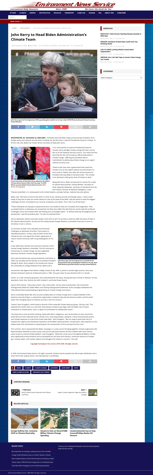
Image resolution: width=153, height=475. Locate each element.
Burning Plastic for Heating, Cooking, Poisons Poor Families (31, 451)
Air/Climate (45, 46)
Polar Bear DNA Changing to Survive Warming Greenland (30, 466)
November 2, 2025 (107, 38)
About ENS (109, 13)
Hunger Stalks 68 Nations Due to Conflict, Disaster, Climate (31, 455)
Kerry (76, 368)
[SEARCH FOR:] (17, 17)
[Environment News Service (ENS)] (62, 9)
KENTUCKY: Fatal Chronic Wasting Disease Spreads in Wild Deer (120, 35)
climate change (41, 368)
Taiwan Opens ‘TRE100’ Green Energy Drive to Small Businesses (32, 462)
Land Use (81, 13)
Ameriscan (108, 28)
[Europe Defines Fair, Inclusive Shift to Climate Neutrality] (24, 418)
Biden (19, 368)
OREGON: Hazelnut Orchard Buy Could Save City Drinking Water (119, 43)
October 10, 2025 (107, 62)
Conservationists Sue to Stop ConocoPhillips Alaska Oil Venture (83, 433)
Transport (69, 13)
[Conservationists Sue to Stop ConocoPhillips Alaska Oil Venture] (83, 418)
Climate (22, 13)
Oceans (92, 13)
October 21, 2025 (107, 54)
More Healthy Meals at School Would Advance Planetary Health (33, 459)
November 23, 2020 (20, 46)
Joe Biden (54, 368)
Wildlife (57, 13)
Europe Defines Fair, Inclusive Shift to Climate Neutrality (24, 432)
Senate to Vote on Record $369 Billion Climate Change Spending (53, 433)
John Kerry (66, 368)
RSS (100, 13)
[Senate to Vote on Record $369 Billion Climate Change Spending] (54, 418)
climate (28, 368)
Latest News (62, 46)
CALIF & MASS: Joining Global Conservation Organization (117, 50)
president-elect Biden (41, 372)
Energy (33, 13)
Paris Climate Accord (21, 372)
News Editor (34, 46)
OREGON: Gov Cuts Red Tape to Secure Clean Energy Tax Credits (120, 58)
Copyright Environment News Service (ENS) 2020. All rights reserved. (54, 344)
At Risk (13, 13)
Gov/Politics (44, 13)
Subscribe (121, 13)
